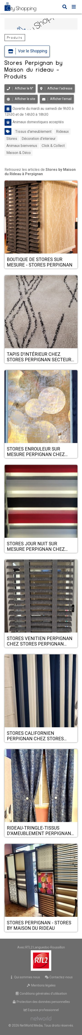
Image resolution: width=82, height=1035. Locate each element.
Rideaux (62, 131)
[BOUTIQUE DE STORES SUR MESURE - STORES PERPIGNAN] (41, 217)
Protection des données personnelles (43, 1002)
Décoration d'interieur (39, 138)
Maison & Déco (18, 153)
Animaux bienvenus (21, 145)
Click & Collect (53, 145)
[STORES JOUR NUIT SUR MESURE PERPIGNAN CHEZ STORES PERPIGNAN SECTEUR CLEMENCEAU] (41, 502)
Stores (11, 138)
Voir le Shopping (32, 51)
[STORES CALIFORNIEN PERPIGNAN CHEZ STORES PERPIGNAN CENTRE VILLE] (41, 691)
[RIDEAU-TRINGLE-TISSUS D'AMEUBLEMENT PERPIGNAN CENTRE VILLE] (41, 786)
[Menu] (73, 7)
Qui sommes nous (26, 977)
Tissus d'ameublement (33, 131)
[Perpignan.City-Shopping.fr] (24, 6)
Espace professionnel (43, 1010)
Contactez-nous (61, 977)
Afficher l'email (61, 99)
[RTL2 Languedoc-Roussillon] (41, 960)
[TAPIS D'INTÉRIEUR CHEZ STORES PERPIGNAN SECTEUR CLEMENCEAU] (41, 312)
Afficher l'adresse (59, 88)
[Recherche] (64, 7)
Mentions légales (43, 985)
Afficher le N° (24, 88)
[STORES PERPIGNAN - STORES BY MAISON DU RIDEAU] (41, 881)
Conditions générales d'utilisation (43, 993)
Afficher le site (25, 99)
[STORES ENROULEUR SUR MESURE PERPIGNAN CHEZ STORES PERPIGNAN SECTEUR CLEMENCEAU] (41, 407)
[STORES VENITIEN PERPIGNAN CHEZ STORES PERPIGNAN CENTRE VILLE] (41, 596)
